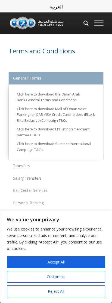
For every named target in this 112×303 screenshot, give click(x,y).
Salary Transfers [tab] (27, 178)
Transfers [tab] (21, 165)
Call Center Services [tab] (30, 190)
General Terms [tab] (27, 78)
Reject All (56, 291)
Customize (56, 276)
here (29, 94)
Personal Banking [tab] (28, 202)
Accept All (56, 262)
